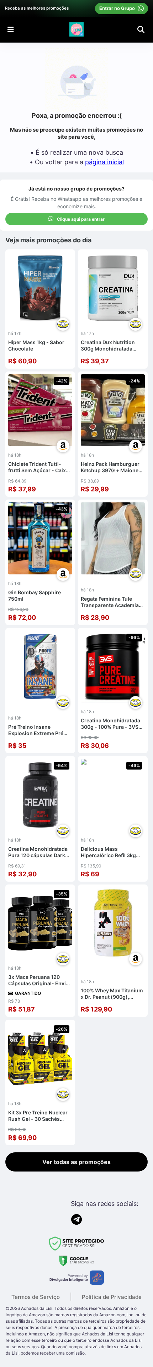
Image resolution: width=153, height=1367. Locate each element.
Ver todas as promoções (76, 1161)
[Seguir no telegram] (76, 1219)
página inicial (104, 162)
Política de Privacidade (112, 1297)
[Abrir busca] (141, 29)
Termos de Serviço (35, 1297)
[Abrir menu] (11, 29)
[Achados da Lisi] (76, 29)
